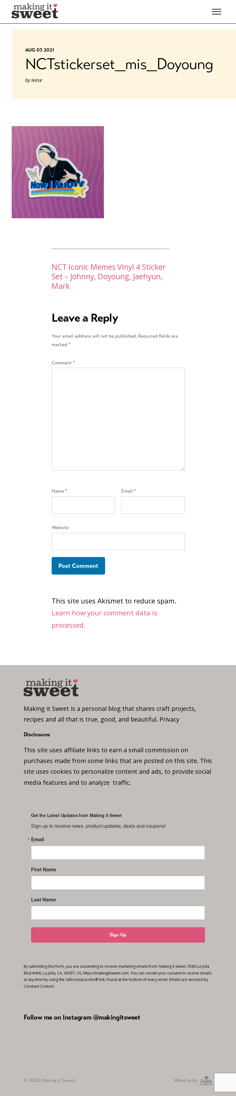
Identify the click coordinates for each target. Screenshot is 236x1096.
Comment (63, 363)
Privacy (169, 719)
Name (59, 491)
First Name (43, 869)
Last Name (43, 899)
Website (60, 527)
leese (36, 80)
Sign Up (117, 935)
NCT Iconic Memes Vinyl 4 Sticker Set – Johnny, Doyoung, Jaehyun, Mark (109, 276)
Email (128, 491)
